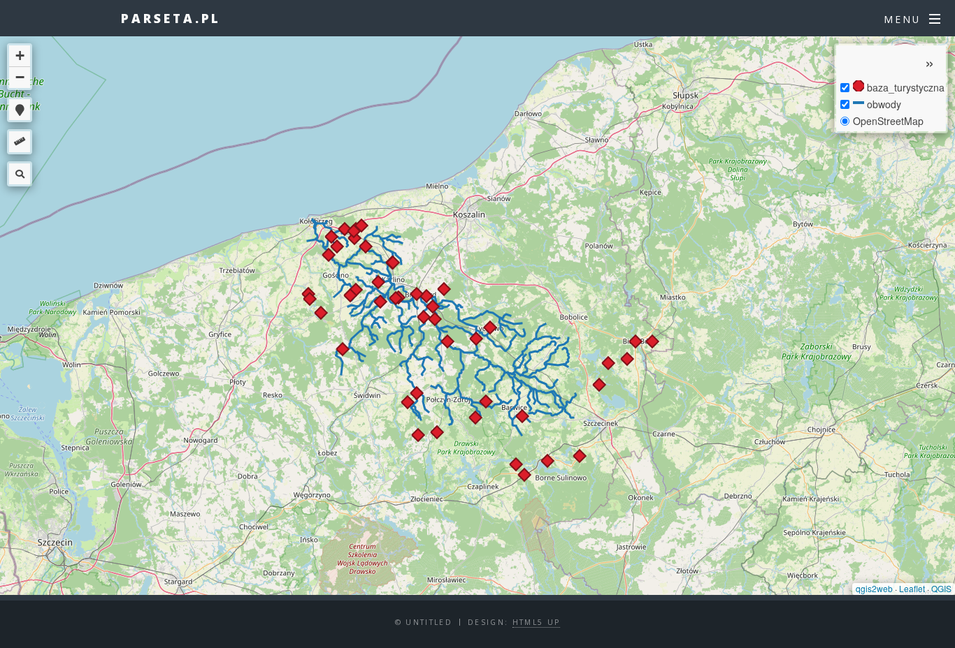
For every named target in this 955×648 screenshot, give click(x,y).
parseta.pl (171, 18)
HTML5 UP (536, 622)
